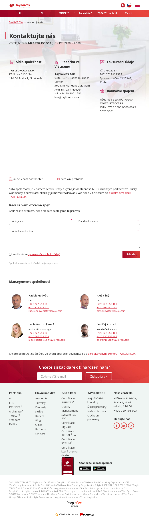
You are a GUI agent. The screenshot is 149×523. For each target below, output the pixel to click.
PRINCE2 (15, 407)
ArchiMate (16, 411)
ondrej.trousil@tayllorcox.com (113, 339)
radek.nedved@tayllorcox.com (45, 310)
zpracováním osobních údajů (44, 254)
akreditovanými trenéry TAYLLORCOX (112, 353)
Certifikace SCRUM (68, 441)
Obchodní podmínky (93, 417)
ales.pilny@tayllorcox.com (111, 310)
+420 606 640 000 (107, 307)
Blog (38, 420)
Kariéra (39, 416)
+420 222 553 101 (39, 304)
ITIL (11, 402)
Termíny (40, 402)
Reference (41, 429)
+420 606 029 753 (39, 336)
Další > (13, 424)
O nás (39, 424)
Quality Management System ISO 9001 (69, 412)
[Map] (74, 148)
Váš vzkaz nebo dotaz (23, 231)
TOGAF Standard (14, 418)
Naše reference (97, 411)
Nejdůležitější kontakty (95, 400)
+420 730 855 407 (107, 336)
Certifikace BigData (68, 424)
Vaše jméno (18, 221)
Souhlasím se (36, 254)
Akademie (41, 398)
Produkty (41, 407)
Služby (39, 411)
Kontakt (40, 433)
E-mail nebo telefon (88, 221)
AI (10, 398)
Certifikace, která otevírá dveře (69, 451)
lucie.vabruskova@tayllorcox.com (47, 339)
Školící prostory (96, 406)
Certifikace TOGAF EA (68, 433)
